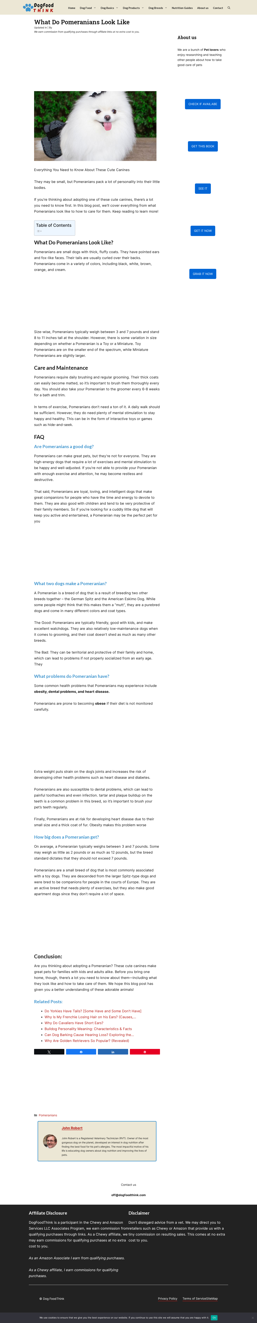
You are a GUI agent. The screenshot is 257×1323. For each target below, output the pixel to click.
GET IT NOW (203, 231)
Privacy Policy (167, 1298)
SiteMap (212, 1298)
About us (202, 7)
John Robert (72, 1128)
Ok (214, 1317)
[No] (252, 1318)
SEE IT (202, 188)
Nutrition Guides (182, 7)
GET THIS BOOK (202, 146)
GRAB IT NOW (203, 274)
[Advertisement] (97, 65)
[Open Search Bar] (229, 8)
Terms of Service (194, 1298)
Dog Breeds (156, 7)
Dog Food (86, 7)
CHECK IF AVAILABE (202, 104)
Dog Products (131, 7)
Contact (218, 7)
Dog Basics (107, 7)
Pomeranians (48, 1115)
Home (71, 7)
